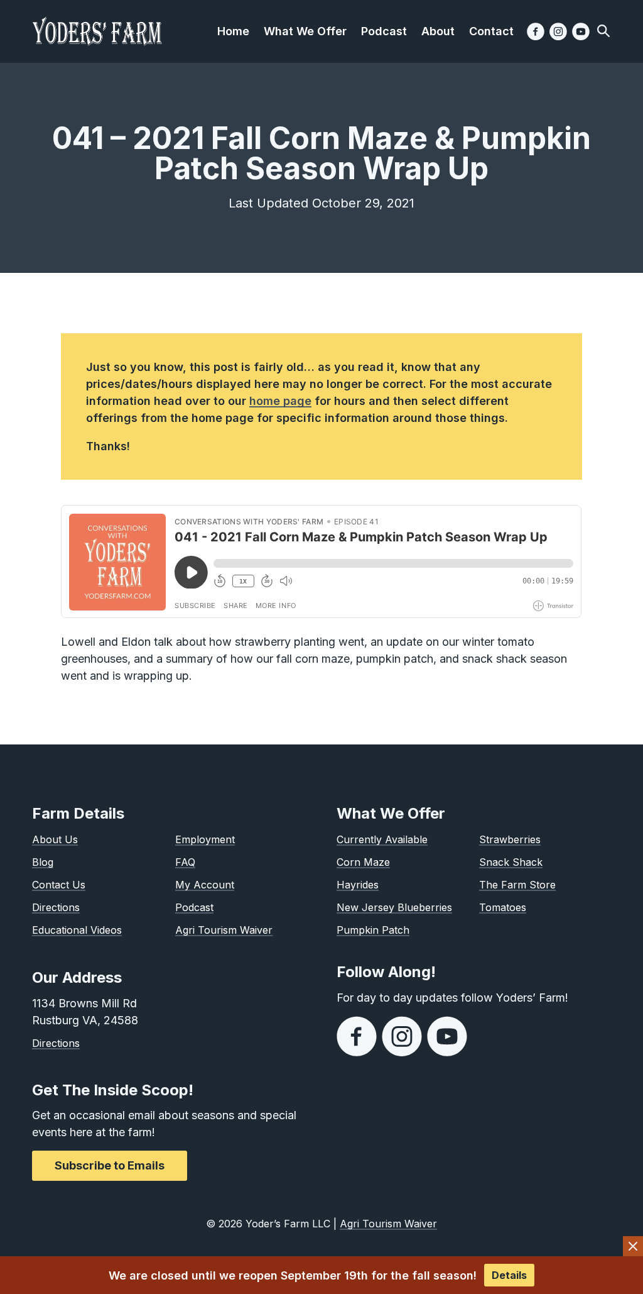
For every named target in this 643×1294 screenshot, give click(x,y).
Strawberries (510, 839)
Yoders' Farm (97, 31)
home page (280, 400)
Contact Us (58, 884)
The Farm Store (517, 884)
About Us (55, 839)
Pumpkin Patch (373, 930)
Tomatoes (502, 907)
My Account (204, 884)
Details (509, 1275)
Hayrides (358, 884)
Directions (56, 907)
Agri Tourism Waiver (224, 930)
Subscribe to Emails (110, 1165)
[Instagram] (558, 31)
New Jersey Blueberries (394, 907)
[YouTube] (581, 31)
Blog (42, 862)
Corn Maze (363, 862)
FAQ (185, 862)
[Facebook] (535, 31)
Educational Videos (77, 930)
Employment (205, 839)
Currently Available (382, 839)
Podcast (194, 907)
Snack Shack (511, 862)
